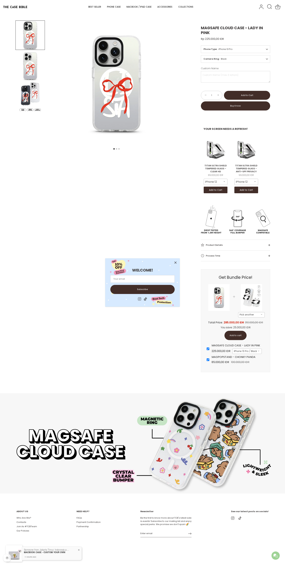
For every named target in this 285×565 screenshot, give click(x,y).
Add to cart (235, 335)
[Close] (175, 262)
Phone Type (210, 49)
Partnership (83, 526)
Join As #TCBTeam (26, 526)
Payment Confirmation (89, 522)
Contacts (21, 522)
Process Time (212, 255)
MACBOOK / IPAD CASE (139, 6)
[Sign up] (189, 533)
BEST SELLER (94, 6)
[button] (30, 35)
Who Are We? (23, 517)
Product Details (214, 244)
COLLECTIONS (185, 6)
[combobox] (215, 182)
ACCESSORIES (164, 6)
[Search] (269, 7)
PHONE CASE (114, 6)
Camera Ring (211, 59)
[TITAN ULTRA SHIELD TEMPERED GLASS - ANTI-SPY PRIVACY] (246, 149)
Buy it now (235, 105)
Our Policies (22, 530)
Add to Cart (247, 95)
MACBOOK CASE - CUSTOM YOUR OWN (44, 552)
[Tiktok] (145, 298)
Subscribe (142, 289)
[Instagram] (139, 298)
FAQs (79, 517)
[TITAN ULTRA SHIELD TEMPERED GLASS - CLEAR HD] (215, 149)
